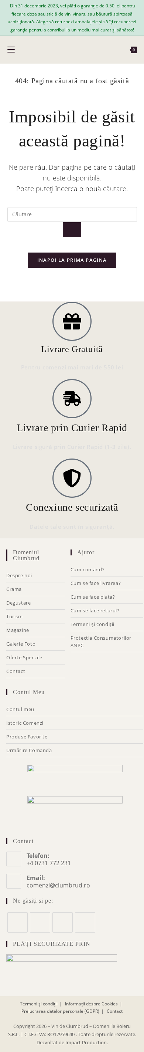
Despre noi (19, 575)
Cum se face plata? (93, 596)
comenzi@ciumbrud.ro (58, 885)
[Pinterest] (62, 922)
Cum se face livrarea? (96, 583)
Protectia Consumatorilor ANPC (101, 642)
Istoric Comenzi (25, 723)
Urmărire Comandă (29, 750)
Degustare (18, 602)
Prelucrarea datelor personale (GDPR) (60, 1011)
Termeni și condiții (92, 624)
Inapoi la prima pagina (72, 260)
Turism (14, 616)
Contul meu (20, 709)
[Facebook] (17, 922)
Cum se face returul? (95, 610)
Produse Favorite (27, 736)
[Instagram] (40, 922)
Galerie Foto (20, 643)
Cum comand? (88, 569)
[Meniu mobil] (11, 50)
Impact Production (86, 1042)
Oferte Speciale (24, 657)
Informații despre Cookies (91, 1004)
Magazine (17, 630)
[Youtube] (85, 922)
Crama (14, 589)
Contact (15, 671)
